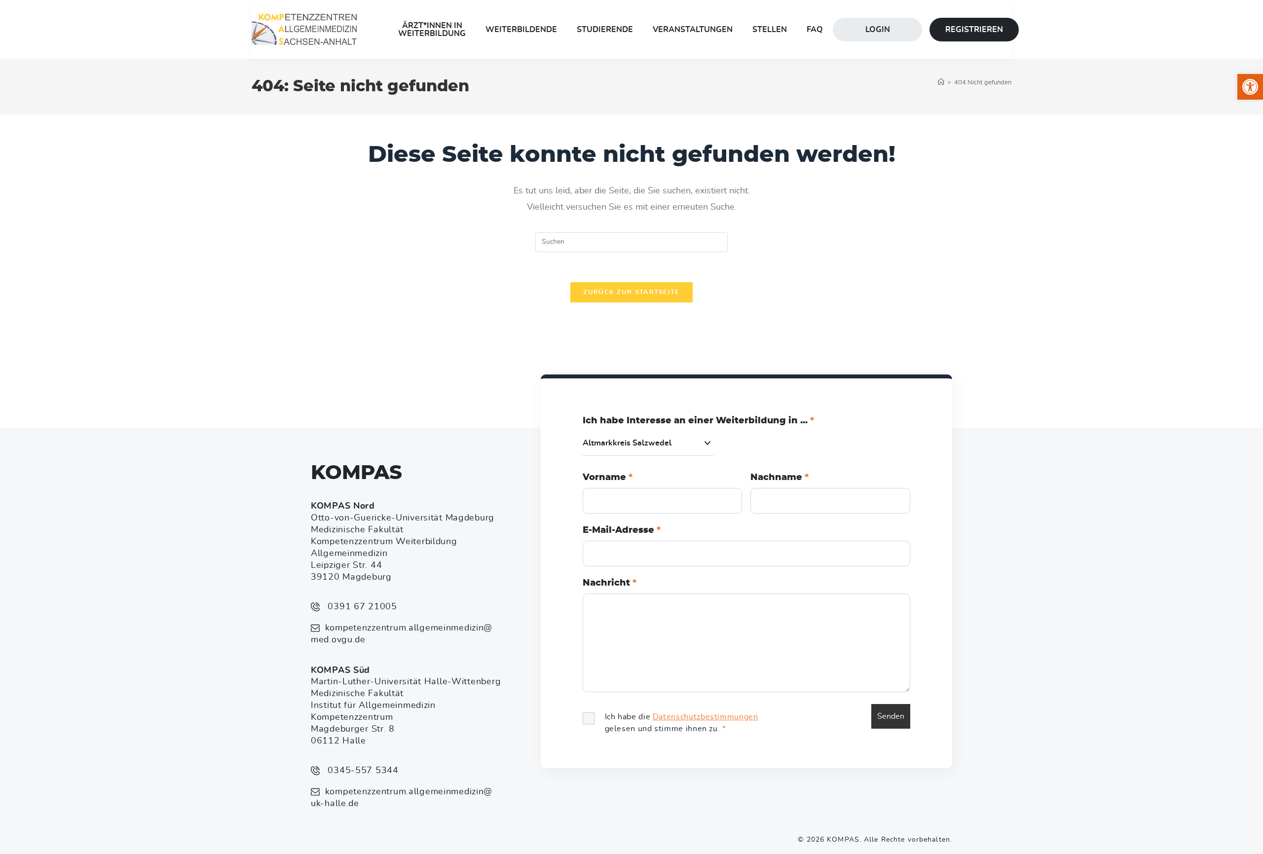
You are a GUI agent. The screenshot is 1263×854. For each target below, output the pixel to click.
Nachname (779, 477)
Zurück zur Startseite (631, 292)
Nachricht (609, 583)
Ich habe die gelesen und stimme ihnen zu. (681, 723)
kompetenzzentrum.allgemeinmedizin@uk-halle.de (401, 797)
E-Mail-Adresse (622, 530)
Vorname (607, 477)
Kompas (356, 473)
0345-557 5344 (362, 770)
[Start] (941, 82)
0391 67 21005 (361, 606)
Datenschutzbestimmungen (705, 717)
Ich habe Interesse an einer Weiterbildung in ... (698, 420)
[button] (1250, 87)
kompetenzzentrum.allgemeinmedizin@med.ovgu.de (401, 634)
